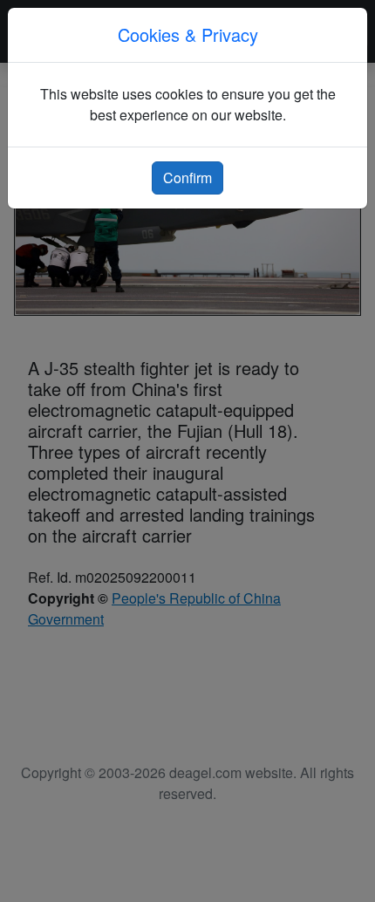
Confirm (187, 177)
